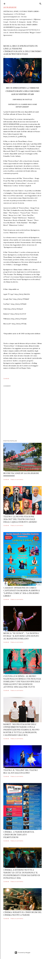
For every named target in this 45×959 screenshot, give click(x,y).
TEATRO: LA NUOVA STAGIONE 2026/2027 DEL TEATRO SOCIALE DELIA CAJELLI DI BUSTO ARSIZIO (20, 519)
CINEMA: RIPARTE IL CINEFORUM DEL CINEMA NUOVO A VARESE (22, 913)
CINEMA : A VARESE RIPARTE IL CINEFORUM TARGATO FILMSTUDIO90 (18, 834)
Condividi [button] (6, 378)
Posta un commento (17, 479)
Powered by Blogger (24, 952)
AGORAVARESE (9, 7)
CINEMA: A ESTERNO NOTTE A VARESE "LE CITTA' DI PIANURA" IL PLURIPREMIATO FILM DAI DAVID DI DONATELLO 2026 (21, 873)
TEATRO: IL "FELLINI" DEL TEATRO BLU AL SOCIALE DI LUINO (20, 771)
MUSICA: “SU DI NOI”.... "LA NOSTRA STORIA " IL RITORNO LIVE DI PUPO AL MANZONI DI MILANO (21, 636)
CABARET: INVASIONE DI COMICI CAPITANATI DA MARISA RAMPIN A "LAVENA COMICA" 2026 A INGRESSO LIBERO (21, 591)
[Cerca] (40, 3)
